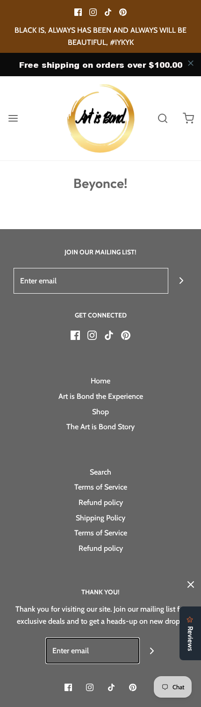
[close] (190, 63)
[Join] (181, 281)
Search (100, 472)
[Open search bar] (162, 118)
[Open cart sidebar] (188, 118)
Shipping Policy (100, 517)
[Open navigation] (13, 118)
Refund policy (101, 502)
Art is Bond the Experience (100, 396)
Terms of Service (100, 487)
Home (100, 380)
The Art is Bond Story (100, 426)
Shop (100, 411)
